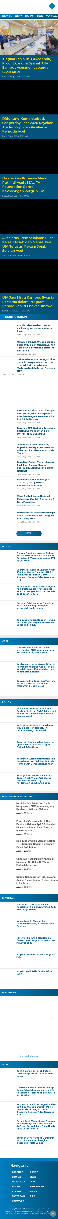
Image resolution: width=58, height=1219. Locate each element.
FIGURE (16, 1186)
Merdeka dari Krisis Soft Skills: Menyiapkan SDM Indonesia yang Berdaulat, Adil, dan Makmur (35, 650)
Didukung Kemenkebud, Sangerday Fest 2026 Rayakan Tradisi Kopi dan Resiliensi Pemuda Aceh (27, 125)
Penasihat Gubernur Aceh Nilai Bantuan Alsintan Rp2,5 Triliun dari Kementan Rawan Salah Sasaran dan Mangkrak (36, 712)
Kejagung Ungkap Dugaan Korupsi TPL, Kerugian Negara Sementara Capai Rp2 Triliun (36, 622)
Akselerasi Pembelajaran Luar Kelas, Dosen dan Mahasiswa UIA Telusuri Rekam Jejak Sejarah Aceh (27, 244)
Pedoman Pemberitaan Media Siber (39, 1211)
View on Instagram (29, 1056)
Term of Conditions (46, 1214)
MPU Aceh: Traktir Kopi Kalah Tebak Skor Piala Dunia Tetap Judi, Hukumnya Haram (36, 907)
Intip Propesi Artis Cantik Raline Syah (34, 972)
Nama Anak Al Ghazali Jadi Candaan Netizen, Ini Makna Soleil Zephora (36, 923)
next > (29, 533)
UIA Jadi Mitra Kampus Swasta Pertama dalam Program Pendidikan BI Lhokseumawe (28, 301)
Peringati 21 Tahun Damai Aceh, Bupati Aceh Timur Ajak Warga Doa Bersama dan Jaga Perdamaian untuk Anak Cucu (35, 779)
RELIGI (33, 1191)
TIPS (32, 1196)
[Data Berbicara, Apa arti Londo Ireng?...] (28, 1007)
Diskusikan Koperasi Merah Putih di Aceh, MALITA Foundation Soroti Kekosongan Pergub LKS (25, 184)
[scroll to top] (53, 1214)
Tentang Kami (20, 1211)
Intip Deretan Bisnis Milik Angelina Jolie (36, 955)
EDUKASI (29, 16)
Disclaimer (24, 1214)
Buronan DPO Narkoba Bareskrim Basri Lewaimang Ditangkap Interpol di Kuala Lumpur (35, 606)
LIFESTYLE (18, 1201)
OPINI (33, 1181)
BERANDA (6, 16)
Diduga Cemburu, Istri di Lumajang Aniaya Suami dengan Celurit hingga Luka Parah (37, 880)
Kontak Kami (10, 1211)
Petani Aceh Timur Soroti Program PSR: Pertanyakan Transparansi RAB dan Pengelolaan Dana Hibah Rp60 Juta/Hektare (36, 590)
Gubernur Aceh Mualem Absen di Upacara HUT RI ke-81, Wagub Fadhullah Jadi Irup (35, 744)
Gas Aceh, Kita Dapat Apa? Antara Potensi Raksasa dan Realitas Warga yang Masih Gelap (36, 683)
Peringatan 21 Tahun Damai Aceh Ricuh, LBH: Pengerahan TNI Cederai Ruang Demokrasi (35, 728)
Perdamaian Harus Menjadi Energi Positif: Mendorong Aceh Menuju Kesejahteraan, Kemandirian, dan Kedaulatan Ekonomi (36, 668)
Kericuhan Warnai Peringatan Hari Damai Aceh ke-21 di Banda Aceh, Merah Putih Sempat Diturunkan (36, 761)
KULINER (17, 1191)
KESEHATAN (37, 1186)
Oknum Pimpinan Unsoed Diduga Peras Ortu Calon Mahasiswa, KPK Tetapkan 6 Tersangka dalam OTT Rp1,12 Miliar (36, 557)
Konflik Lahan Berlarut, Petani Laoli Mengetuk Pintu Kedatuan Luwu (35, 1073)
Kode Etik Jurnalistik (12, 1214)
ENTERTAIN (18, 1196)
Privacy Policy (34, 1214)
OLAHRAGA (18, 1181)
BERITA (18, 16)
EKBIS (40, 16)
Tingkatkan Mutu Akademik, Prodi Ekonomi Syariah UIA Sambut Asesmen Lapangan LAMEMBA (26, 65)
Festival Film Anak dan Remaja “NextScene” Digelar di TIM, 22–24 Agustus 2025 (36, 940)
